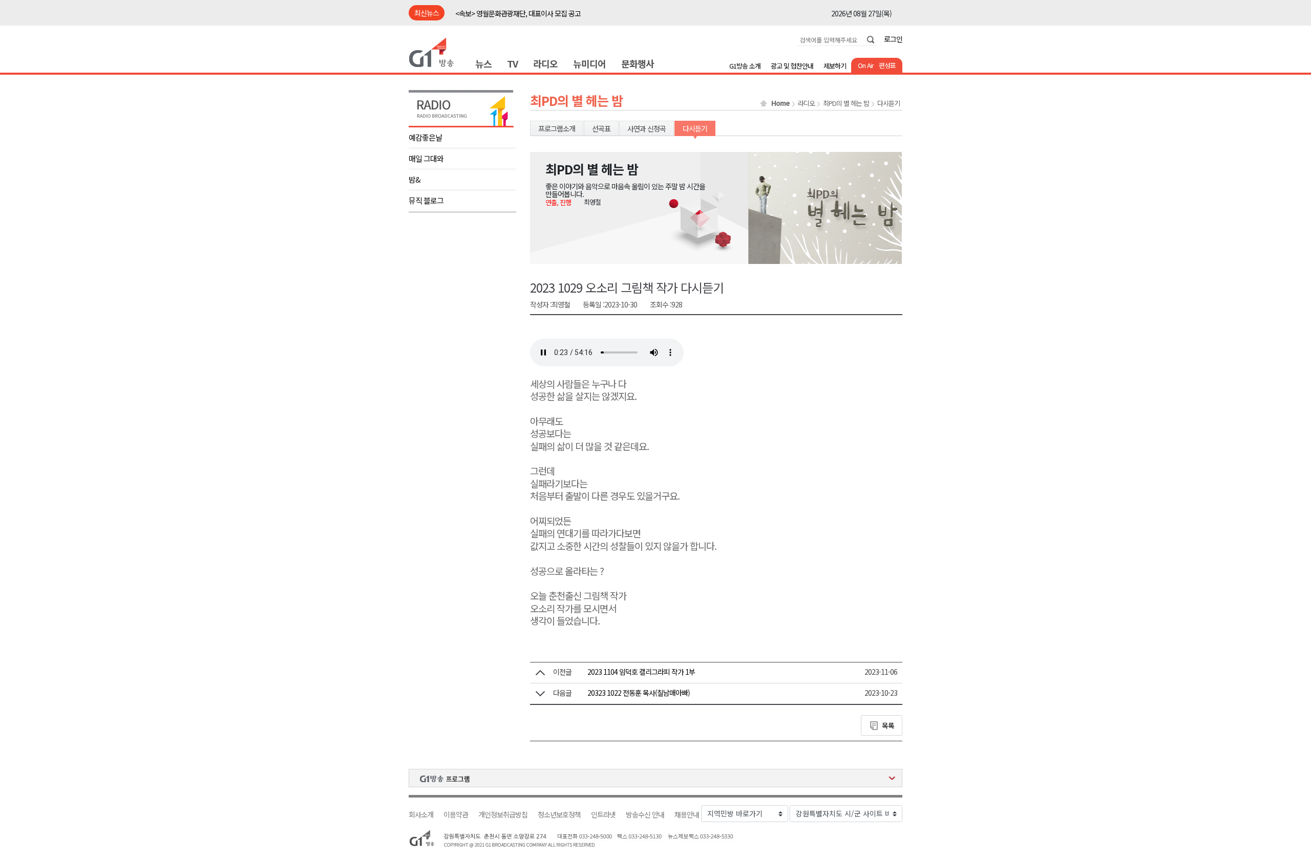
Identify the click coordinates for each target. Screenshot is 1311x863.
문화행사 (637, 63)
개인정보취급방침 (502, 814)
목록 (888, 725)
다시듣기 (888, 103)
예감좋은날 (425, 137)
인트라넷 (603, 814)
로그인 (893, 39)
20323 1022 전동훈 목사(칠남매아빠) (638, 693)
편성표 (887, 65)
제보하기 (834, 66)
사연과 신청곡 (646, 128)
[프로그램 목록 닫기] (655, 778)
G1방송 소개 (744, 66)
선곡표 (601, 128)
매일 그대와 (426, 158)
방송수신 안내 (645, 814)
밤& (414, 179)
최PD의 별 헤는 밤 (846, 103)
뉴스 (483, 63)
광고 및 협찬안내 (792, 66)
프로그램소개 (556, 128)
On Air (866, 65)
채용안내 (686, 814)
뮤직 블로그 (426, 200)
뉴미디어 (589, 63)
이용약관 (455, 814)
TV (512, 63)
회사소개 (421, 814)
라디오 (545, 63)
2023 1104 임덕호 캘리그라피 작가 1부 (641, 672)
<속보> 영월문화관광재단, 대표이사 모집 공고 (518, 13)
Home (780, 103)
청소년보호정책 (559, 814)
